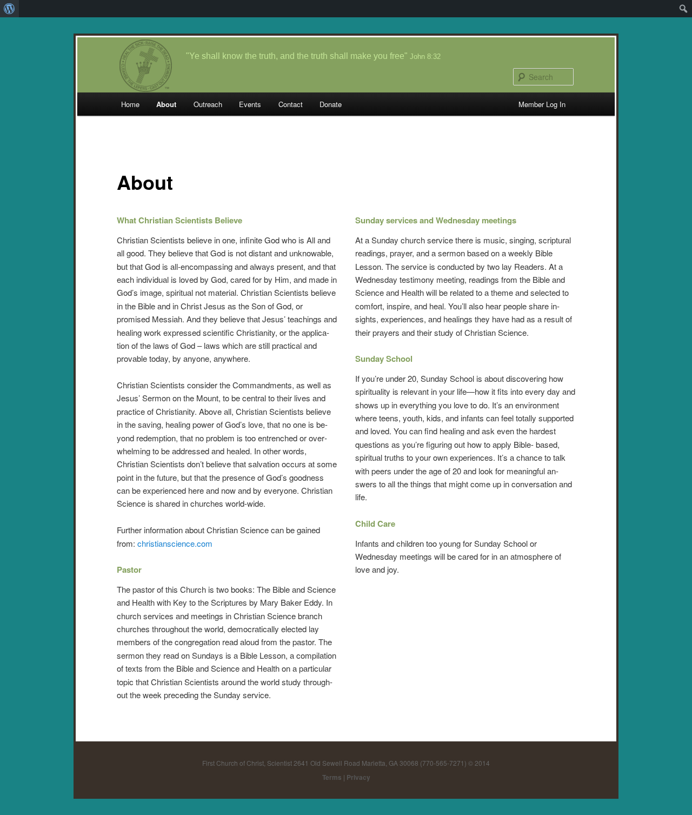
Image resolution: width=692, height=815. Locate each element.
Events (250, 104)
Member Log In (541, 104)
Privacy (358, 777)
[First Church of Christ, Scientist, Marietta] (145, 64)
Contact (290, 104)
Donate (331, 104)
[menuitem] (9, 8)
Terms (332, 777)
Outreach (208, 104)
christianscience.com (174, 543)
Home (130, 104)
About (166, 104)
